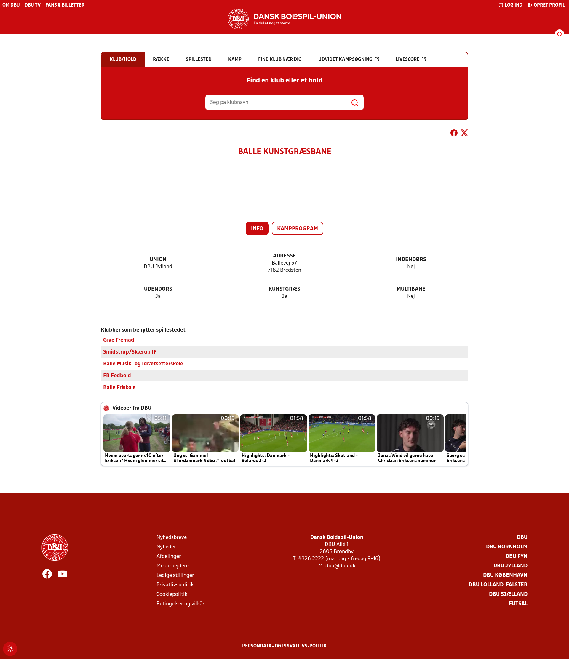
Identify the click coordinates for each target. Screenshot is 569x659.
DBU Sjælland (508, 594)
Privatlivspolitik (175, 585)
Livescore (407, 60)
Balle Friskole (119, 387)
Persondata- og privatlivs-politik (284, 646)
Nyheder (166, 547)
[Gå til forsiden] (284, 19)
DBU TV (33, 5)
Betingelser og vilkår (180, 604)
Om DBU (11, 5)
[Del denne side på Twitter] (464, 134)
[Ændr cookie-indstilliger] (10, 649)
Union (158, 259)
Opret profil (549, 5)
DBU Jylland (510, 566)
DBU (522, 537)
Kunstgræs (284, 289)
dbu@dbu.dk (340, 566)
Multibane (411, 289)
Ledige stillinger (175, 575)
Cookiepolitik (171, 594)
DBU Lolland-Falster (498, 585)
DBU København (505, 575)
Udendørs (158, 289)
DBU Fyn (517, 556)
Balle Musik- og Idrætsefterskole (143, 364)
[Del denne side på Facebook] (454, 134)
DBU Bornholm (507, 547)
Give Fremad (118, 340)
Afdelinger (168, 556)
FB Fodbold (117, 375)
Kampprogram (297, 228)
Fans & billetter (64, 5)
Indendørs (411, 259)
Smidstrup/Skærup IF (129, 352)
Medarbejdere (172, 566)
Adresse (284, 256)
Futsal (518, 604)
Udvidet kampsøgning (345, 60)
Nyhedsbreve (171, 537)
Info (257, 228)
